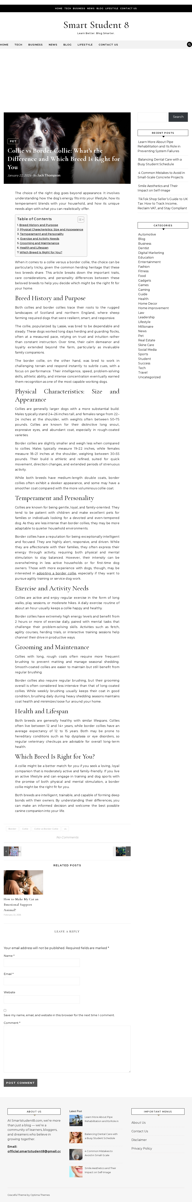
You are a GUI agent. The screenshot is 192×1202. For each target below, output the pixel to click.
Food (142, 276)
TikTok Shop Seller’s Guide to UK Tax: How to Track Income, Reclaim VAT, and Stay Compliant (163, 203)
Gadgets (144, 280)
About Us (138, 1122)
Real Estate (146, 340)
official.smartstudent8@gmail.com (36, 1151)
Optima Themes (40, 1194)
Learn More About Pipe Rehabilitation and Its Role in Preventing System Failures (159, 146)
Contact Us (128, 8)
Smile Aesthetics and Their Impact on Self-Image (100, 1170)
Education (146, 257)
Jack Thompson (48, 175)
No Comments (67, 837)
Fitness (143, 271)
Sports (143, 354)
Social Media (147, 349)
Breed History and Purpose (38, 225)
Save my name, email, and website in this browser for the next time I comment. (59, 1015)
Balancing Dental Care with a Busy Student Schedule (101, 1136)
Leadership (146, 317)
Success (144, 363)
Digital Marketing (151, 253)
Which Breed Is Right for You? (41, 252)
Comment (12, 1023)
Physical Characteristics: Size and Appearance (51, 229)
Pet (13, 141)
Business (79, 8)
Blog (100, 8)
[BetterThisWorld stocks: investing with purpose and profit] (122, 851)
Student (144, 359)
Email (9, 974)
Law (141, 313)
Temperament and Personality (42, 234)
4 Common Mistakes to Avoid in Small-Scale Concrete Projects (99, 1154)
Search (178, 117)
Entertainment (149, 262)
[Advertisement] (96, 77)
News (91, 8)
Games (143, 285)
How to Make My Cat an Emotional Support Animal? (21, 904)
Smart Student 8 (96, 25)
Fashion (144, 266)
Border (12, 828)
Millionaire (145, 326)
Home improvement (153, 308)
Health (143, 299)
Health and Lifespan (34, 247)
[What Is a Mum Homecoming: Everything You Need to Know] (12, 851)
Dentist (143, 248)
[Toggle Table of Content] (79, 219)
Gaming (144, 290)
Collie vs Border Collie (46, 828)
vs (65, 828)
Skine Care (146, 345)
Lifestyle (111, 8)
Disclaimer (139, 1140)
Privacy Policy (141, 1148)
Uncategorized (149, 377)
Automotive (147, 234)
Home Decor (147, 303)
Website (9, 992)
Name (9, 956)
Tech (67, 8)
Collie (25, 828)
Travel (143, 372)
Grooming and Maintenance (39, 243)
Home (58, 8)
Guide (142, 294)
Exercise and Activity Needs (39, 238)
